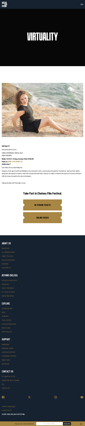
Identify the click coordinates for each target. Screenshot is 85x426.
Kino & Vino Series (8, 296)
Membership (6, 344)
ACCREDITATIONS (7, 308)
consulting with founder (10, 380)
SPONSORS (5, 316)
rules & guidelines (8, 260)
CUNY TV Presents (8, 288)
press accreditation (9, 324)
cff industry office (8, 376)
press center (6, 320)
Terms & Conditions (8, 406)
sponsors (5, 264)
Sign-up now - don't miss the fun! (24, 424)
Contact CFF (6, 388)
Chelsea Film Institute (9, 280)
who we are (5, 248)
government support (9, 356)
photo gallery (7, 332)
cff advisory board (8, 252)
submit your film (7, 256)
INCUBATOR (5, 284)
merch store (6, 328)
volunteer (5, 364)
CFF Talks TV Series (8, 292)
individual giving (7, 348)
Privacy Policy (7, 410)
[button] (42, 204)
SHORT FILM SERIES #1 (15, 161)
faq (3, 384)
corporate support (8, 352)
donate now (6, 360)
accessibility (6, 268)
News (3, 312)
